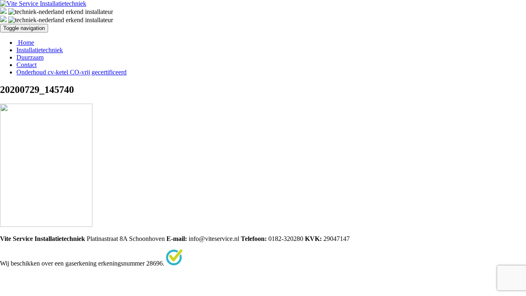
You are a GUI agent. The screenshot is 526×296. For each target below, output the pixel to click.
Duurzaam (30, 57)
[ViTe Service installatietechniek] (43, 3)
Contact (26, 64)
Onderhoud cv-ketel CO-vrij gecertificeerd (71, 72)
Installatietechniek (39, 49)
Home (25, 42)
